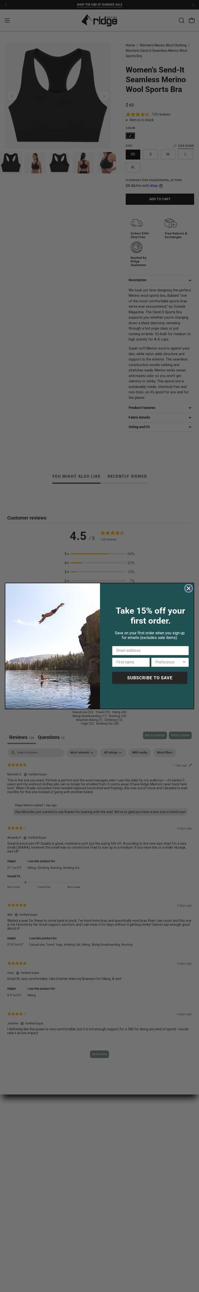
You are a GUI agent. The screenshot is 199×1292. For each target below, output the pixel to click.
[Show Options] (184, 662)
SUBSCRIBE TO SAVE (150, 677)
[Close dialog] (188, 588)
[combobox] (168, 662)
